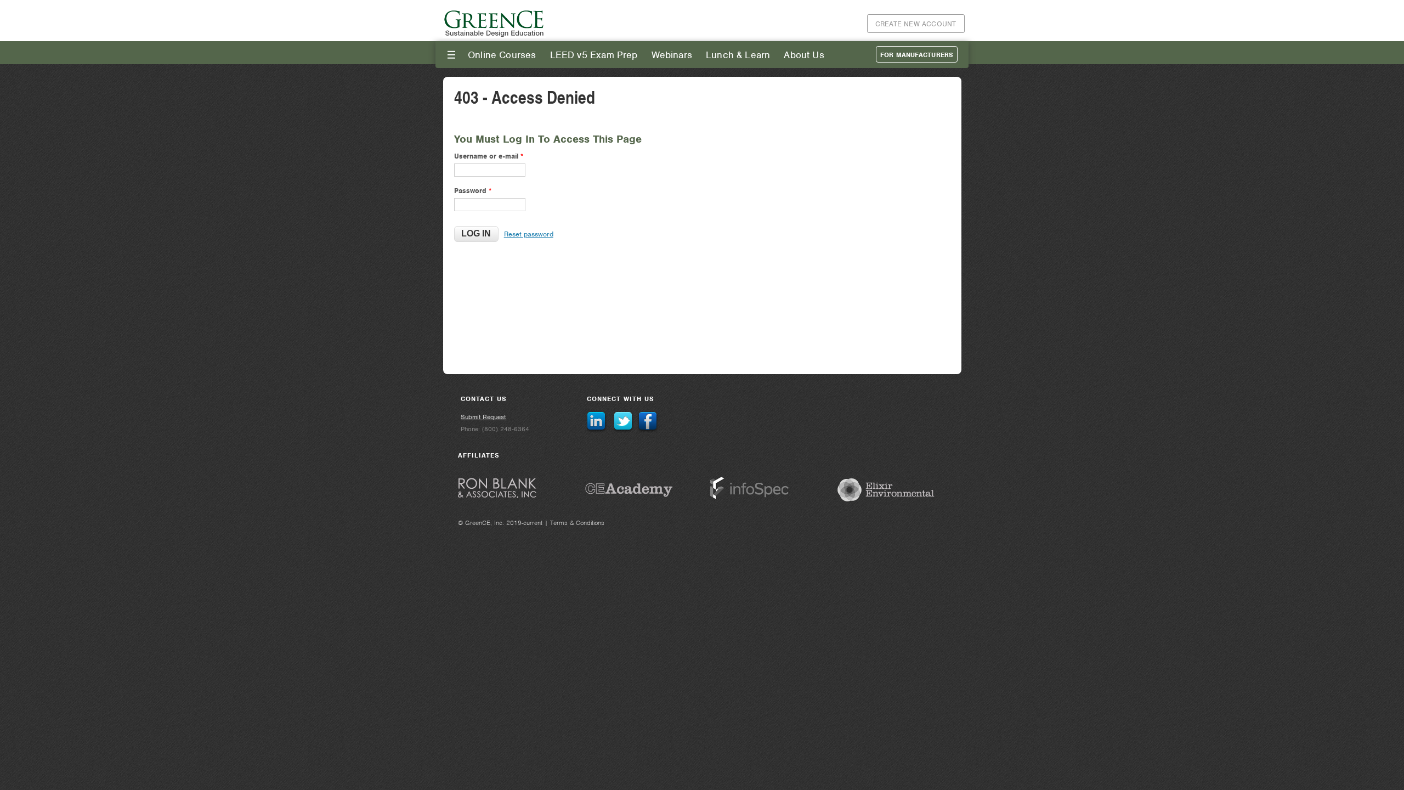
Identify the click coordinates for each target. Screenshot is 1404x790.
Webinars (672, 55)
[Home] (495, 35)
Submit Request (483, 417)
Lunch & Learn (738, 55)
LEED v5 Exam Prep (594, 55)
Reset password (528, 234)
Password (472, 190)
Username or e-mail (488, 156)
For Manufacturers (916, 54)
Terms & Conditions (577, 522)
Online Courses (502, 55)
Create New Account (915, 24)
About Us (804, 55)
